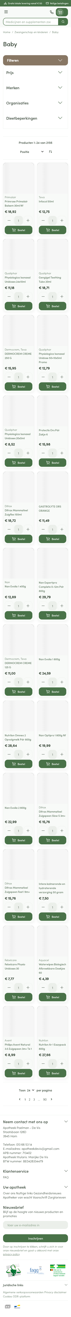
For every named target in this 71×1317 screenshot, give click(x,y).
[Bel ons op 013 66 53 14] (52, 12)
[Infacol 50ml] (52, 178)
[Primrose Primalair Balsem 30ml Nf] (18, 178)
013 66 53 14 (24, 1144)
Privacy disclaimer (55, 1292)
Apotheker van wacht (17, 1197)
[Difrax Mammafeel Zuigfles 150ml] (18, 487)
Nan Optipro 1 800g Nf (52, 735)
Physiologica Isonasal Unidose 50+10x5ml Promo (52, 358)
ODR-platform (21, 1296)
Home (6, 32)
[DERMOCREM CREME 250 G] (18, 330)
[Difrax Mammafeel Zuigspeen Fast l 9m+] (18, 864)
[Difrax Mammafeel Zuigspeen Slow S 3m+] (52, 788)
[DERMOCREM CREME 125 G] (18, 639)
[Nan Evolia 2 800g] (18, 788)
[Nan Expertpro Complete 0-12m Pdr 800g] (52, 563)
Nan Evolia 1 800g (49, 659)
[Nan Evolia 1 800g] (52, 639)
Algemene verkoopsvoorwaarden (23, 1292)
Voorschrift (40, 1197)
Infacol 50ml (46, 201)
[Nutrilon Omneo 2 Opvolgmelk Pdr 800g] (18, 716)
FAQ (6, 1177)
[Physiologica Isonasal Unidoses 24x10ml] (18, 254)
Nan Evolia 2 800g (15, 808)
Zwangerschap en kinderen (31, 32)
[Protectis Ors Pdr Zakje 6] (52, 411)
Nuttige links (24, 1193)
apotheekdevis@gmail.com (40, 1148)
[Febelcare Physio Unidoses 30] (18, 941)
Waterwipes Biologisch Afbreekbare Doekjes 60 (52, 968)
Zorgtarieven (57, 1197)
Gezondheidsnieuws (47, 1193)
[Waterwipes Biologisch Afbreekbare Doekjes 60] (52, 941)
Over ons (9, 1193)
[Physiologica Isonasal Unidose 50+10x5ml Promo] (52, 330)
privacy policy (11, 1254)
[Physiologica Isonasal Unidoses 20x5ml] (18, 411)
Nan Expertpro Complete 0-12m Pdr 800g (51, 587)
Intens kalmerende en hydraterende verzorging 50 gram (52, 888)
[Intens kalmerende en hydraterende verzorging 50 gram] (52, 864)
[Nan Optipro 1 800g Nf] (52, 716)
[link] (20, 1099)
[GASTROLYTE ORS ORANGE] (52, 487)
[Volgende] (50, 1099)
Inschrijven (35, 1238)
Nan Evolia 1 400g (15, 586)
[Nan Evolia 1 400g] (18, 563)
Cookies (7, 1296)
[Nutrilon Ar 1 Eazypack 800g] (52, 1021)
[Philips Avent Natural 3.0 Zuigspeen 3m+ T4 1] (18, 1021)
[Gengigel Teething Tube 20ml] (52, 254)
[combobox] (31, 21)
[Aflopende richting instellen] (50, 151)
